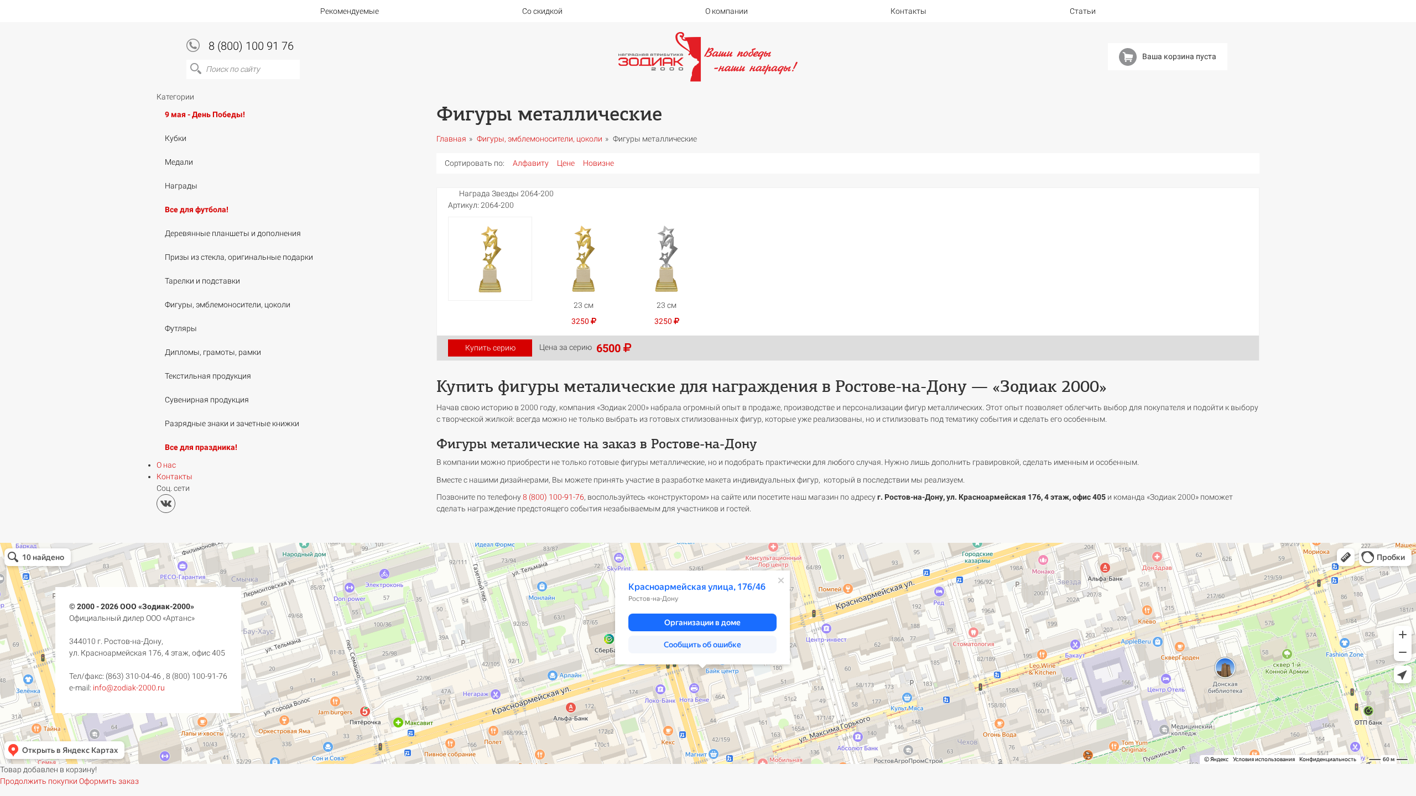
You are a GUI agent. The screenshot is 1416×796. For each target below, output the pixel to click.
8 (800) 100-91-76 (553, 497)
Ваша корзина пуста (1179, 56)
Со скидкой (542, 11)
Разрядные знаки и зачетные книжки (232, 423)
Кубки (175, 138)
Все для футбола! (196, 209)
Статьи (1083, 11)
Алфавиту (531, 163)
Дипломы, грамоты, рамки (213, 352)
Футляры (181, 328)
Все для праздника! (201, 447)
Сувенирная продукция (207, 399)
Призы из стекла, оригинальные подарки (239, 257)
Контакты (908, 11)
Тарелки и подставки (202, 280)
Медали (179, 162)
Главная (451, 138)
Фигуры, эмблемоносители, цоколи (227, 304)
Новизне (598, 163)
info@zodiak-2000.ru (129, 687)
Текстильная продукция (208, 375)
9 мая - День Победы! (205, 114)
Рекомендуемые (349, 11)
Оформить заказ (109, 781)
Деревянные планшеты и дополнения (233, 233)
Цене (566, 163)
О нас (166, 464)
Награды (181, 185)
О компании (726, 11)
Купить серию (490, 347)
